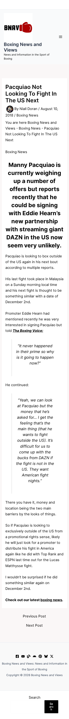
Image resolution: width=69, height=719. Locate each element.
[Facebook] (17, 656)
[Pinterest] (40, 656)
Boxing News (27, 115)
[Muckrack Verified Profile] (28, 656)
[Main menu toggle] (60, 36)
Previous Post (34, 616)
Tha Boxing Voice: (28, 330)
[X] (51, 656)
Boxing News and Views (23, 47)
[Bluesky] (46, 656)
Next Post (34, 625)
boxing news (51, 600)
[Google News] (34, 656)
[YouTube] (23, 656)
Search (34, 697)
